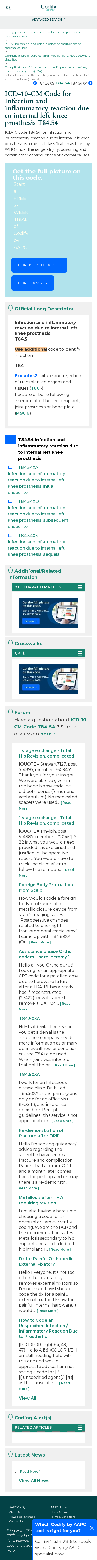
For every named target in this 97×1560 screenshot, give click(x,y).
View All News (34, 1480)
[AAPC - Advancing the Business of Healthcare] (49, 8)
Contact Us (16, 1521)
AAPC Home (59, 1507)
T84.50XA (29, 1018)
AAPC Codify (17, 1507)
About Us (15, 1512)
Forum (22, 712)
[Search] (8, 8)
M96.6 (22, 413)
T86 (35, 388)
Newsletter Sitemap (22, 1516)
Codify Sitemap (60, 1512)
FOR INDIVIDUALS (36, 265)
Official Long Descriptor (44, 309)
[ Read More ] (40, 942)
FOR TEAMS (30, 282)
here (46, 734)
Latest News (29, 1455)
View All (27, 1398)
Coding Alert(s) (32, 1418)
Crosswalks (28, 644)
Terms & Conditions (63, 1516)
